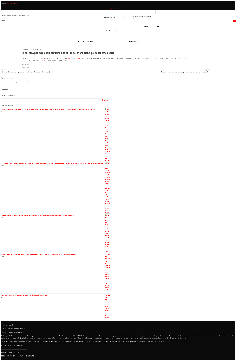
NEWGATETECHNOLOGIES (13, 352)
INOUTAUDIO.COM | (24, 356)
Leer (103, 58)
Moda (27, 64)
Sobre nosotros (135, 41)
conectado (13, 82)
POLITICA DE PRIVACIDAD (16, 345)
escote (79, 58)
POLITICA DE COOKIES (6, 345)
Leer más (44, 61)
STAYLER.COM (32, 356)
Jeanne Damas (70, 58)
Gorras (8, 3)
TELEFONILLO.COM (5, 356)
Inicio (77, 41)
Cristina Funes (37, 49)
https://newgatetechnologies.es (8, 336)
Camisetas (12, 3)
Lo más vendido (111, 30)
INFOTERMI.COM (14, 356)
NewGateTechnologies (152, 26)
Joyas (16, 3)
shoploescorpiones (87, 41)
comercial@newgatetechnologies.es (90, 338)
